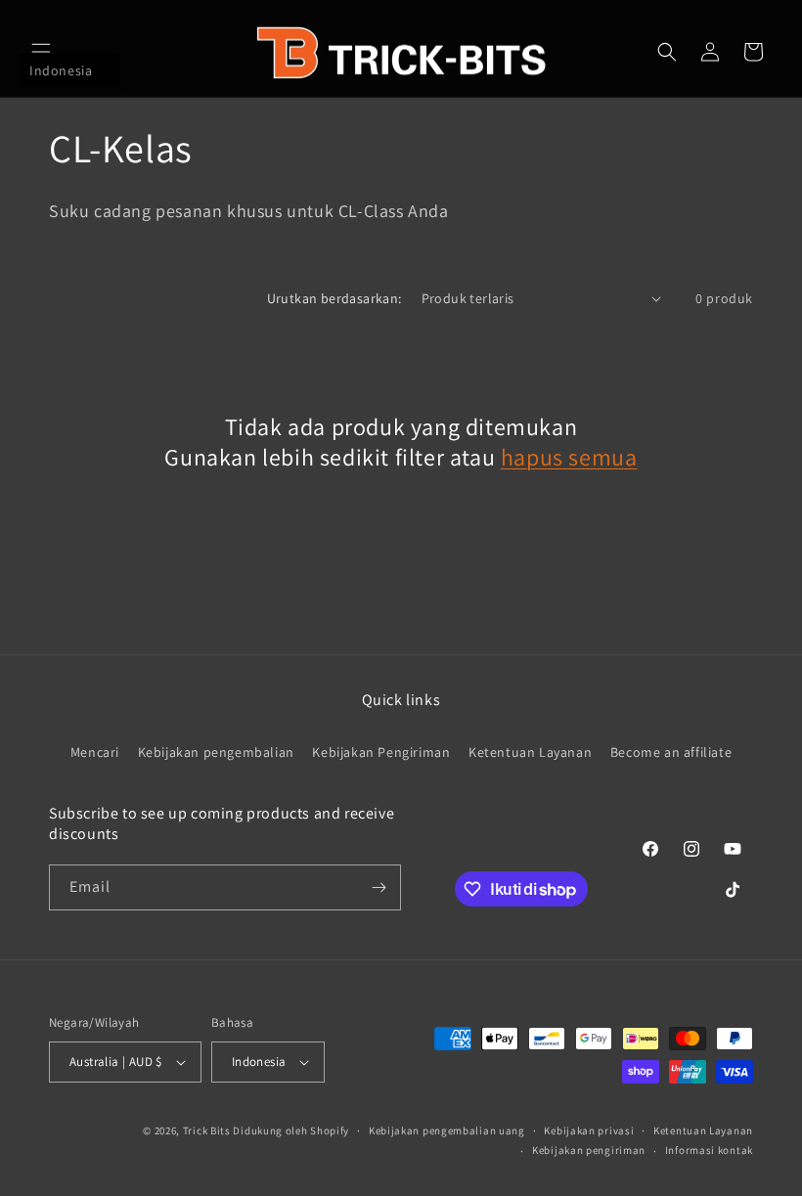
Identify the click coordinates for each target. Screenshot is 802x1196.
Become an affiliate (671, 752)
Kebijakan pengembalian (216, 752)
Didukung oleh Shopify (291, 1130)
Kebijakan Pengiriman (381, 752)
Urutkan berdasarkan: (334, 298)
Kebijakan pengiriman (589, 1150)
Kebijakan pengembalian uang (447, 1130)
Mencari (94, 752)
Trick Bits (207, 1130)
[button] (41, 51)
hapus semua (569, 457)
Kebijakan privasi (589, 1130)
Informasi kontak (709, 1150)
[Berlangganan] (378, 887)
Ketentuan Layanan (530, 752)
